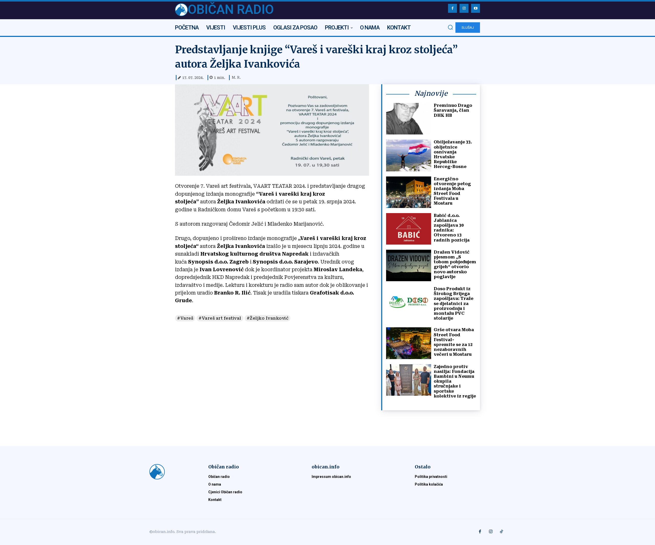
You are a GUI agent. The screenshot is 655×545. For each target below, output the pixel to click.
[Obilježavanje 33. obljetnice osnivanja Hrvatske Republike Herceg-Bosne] (408, 155)
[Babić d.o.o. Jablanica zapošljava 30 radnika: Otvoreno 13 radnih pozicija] (408, 229)
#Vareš (185, 318)
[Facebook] (452, 8)
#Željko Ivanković (268, 318)
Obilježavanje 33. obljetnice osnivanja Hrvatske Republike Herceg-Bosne (453, 154)
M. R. (236, 77)
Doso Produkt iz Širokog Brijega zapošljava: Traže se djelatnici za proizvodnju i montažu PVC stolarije (453, 303)
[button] (450, 27)
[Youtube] (475, 8)
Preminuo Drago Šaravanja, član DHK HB (453, 110)
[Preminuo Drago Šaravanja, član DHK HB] (408, 118)
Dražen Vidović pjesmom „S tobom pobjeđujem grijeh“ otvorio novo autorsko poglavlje (455, 264)
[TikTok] (501, 532)
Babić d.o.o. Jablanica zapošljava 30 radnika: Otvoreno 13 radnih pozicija (452, 228)
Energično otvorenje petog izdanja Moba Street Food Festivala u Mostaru (452, 191)
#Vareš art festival (220, 318)
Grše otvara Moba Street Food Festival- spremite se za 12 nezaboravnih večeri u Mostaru (454, 342)
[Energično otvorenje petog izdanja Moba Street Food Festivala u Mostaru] (408, 192)
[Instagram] (464, 8)
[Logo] (172, 471)
